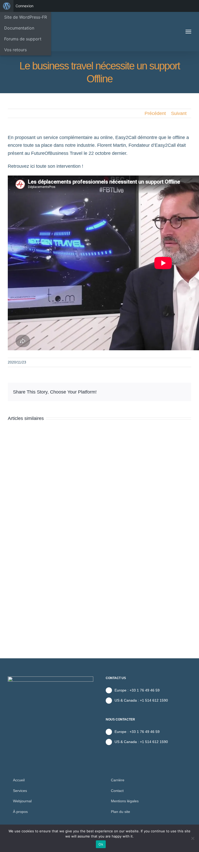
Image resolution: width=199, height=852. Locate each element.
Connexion (24, 6)
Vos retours (15, 49)
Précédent (155, 113)
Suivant (179, 113)
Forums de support (22, 38)
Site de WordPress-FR (25, 17)
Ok (100, 844)
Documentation (19, 28)
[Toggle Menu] (188, 31)
